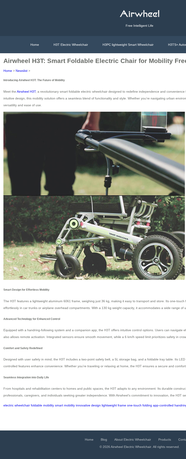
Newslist (21, 70)
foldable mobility (42, 405)
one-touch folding (139, 405)
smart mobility (65, 405)
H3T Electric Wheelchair (71, 44)
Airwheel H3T (26, 91)
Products (164, 439)
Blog (104, 439)
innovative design (88, 405)
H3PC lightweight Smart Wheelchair (128, 44)
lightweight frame (114, 405)
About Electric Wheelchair (132, 439)
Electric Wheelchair (137, 447)
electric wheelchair (16, 405)
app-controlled (163, 405)
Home (34, 44)
